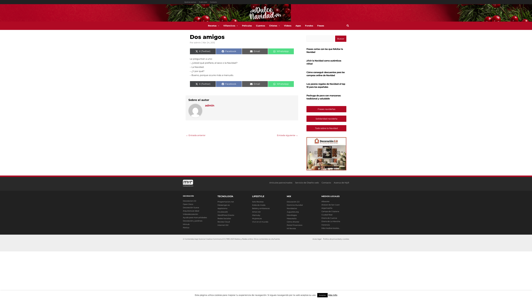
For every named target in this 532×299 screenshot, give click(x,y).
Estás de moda (258, 205)
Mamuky (256, 215)
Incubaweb (223, 212)
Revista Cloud (224, 222)
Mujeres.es (257, 218)
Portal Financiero (294, 225)
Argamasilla (326, 208)
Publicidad (203, 2)
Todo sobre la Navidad (326, 128)
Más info (332, 295)
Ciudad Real (326, 215)
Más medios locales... (330, 228)
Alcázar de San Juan (330, 205)
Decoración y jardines (192, 221)
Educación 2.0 (293, 202)
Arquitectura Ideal (191, 211)
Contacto (213, 2)
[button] (218, 26)
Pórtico (186, 227)
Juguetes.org (293, 212)
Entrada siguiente (287, 135)
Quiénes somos (190, 2)
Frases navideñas (326, 109)
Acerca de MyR (341, 182)
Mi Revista (291, 228)
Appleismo (222, 208)
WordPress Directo (226, 215)
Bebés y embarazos (261, 208)
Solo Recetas (258, 202)
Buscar (340, 38)
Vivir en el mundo (260, 222)
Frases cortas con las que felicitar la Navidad (324, 50)
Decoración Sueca (191, 207)
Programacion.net (226, 202)
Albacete (325, 201)
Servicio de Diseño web (307, 182)
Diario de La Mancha (330, 221)
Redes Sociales (224, 218)
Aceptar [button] (322, 295)
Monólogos (292, 215)
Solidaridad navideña (326, 118)
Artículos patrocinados (280, 182)
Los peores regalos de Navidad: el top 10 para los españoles (325, 85)
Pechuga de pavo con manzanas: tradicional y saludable (323, 97)
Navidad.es (292, 208)
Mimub (186, 224)
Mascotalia (291, 218)
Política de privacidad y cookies (336, 239)
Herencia (325, 225)
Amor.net (256, 212)
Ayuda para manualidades (195, 217)
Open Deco (188, 204)
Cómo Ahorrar (293, 222)
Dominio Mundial (295, 205)
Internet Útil (223, 225)
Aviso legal (317, 239)
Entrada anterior (195, 135)
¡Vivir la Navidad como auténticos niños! (323, 62)
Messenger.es (224, 205)
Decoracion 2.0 (189, 201)
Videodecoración (190, 214)
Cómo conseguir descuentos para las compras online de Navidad (325, 74)
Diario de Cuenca (329, 218)
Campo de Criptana (330, 211)
